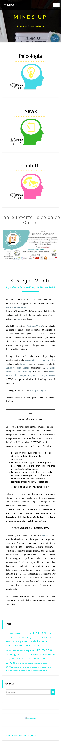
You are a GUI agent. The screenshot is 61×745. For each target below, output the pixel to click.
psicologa (32, 650)
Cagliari (39, 633)
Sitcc (40, 663)
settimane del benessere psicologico (27, 663)
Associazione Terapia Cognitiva (40, 359)
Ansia (7, 634)
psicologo (11, 654)
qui (19, 318)
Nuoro (40, 646)
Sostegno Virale (30, 281)
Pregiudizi (16, 651)
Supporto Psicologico (26, 667)
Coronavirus (15, 638)
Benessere (16, 633)
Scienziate (15, 659)
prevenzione (24, 651)
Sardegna (8, 659)
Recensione (36, 654)
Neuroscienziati (27, 645)
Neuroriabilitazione (35, 641)
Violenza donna (22, 671)
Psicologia (44, 650)
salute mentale (48, 654)
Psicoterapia (22, 655)
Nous (22, 363)
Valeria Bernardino (22, 287)
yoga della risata (33, 671)
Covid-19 (23, 637)
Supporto (16, 667)
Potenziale (9, 651)
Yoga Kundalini (43, 671)
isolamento (47, 638)
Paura (50, 646)
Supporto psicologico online (42, 667)
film (42, 638)
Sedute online (23, 659)
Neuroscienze (12, 645)
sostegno (45, 663)
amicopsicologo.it (38, 390)
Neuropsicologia (14, 641)
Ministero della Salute (16, 307)
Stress (9, 666)
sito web (46, 535)
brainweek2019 (27, 634)
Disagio (29, 638)
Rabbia (28, 655)
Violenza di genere (11, 671)
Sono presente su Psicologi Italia (21, 735)
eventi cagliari (36, 638)
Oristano (45, 646)
